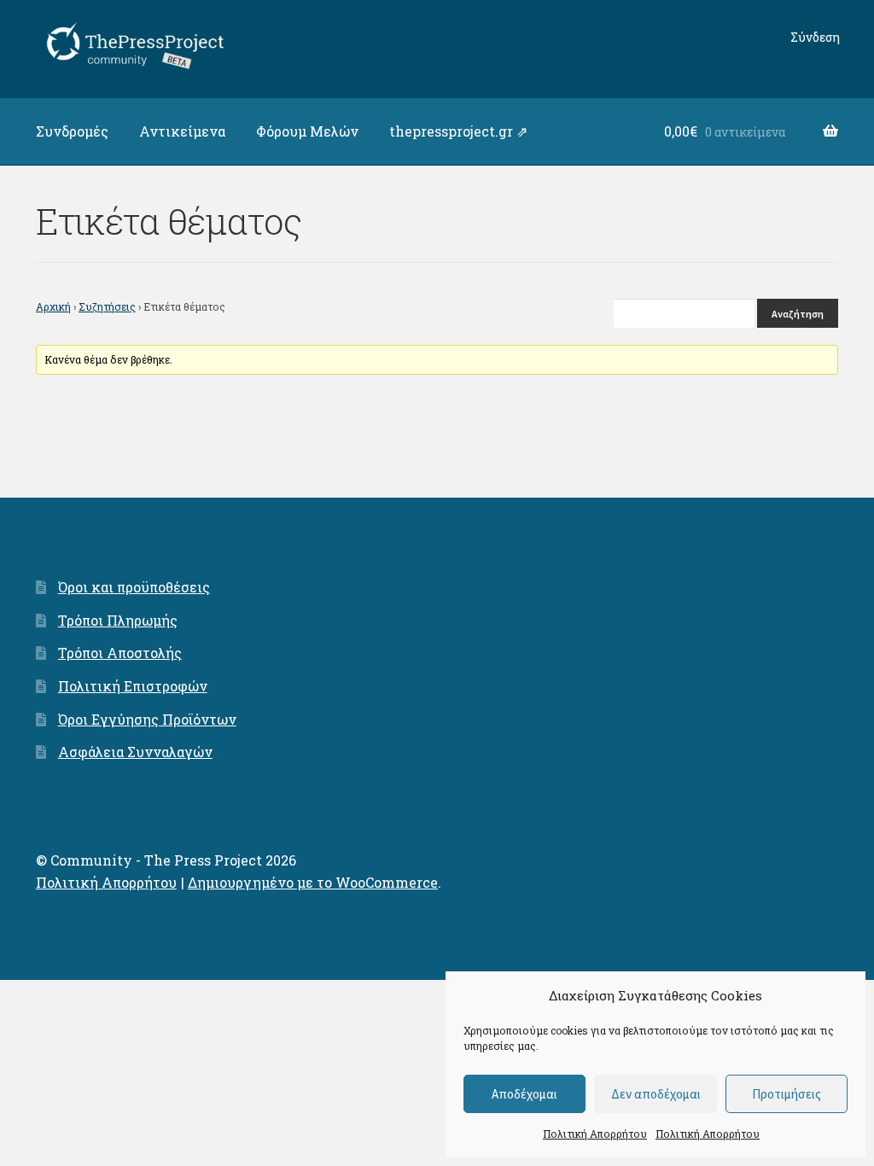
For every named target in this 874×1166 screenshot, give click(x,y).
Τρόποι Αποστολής (120, 653)
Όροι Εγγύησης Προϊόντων (147, 719)
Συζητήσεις (107, 306)
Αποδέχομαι (524, 1094)
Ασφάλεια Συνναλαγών (135, 752)
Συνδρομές (72, 131)
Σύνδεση (815, 37)
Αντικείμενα (182, 131)
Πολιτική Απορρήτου (595, 1133)
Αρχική (53, 306)
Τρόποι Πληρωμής (118, 620)
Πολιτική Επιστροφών (132, 686)
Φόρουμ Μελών (307, 131)
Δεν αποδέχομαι (656, 1094)
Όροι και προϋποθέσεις (134, 587)
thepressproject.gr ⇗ (458, 131)
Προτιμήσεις (786, 1094)
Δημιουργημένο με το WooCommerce (313, 882)
